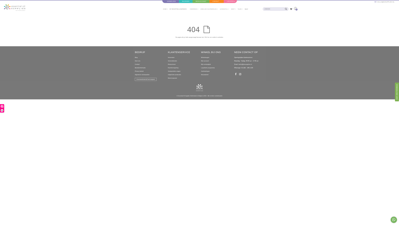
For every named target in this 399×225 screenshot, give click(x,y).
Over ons (137, 61)
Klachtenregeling (173, 68)
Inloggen (185, 1)
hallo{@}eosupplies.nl (245, 64)
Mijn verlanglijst (206, 64)
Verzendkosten (172, 61)
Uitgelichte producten (174, 74)
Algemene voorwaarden (142, 74)
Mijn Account (201, 1)
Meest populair (172, 78)
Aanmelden (171, 1)
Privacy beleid (139, 71)
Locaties (230, 1)
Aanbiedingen (205, 71)
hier (208, 37)
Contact (215, 1)
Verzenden (171, 57)
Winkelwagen (205, 57)
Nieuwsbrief (204, 74)
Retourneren (172, 64)
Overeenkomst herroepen (145, 79)
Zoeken (286, 9)
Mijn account (205, 61)
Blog (136, 57)
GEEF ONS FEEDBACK (397, 92)
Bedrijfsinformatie (140, 68)
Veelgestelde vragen (174, 71)
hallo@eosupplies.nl (386, 2)
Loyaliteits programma (208, 68)
